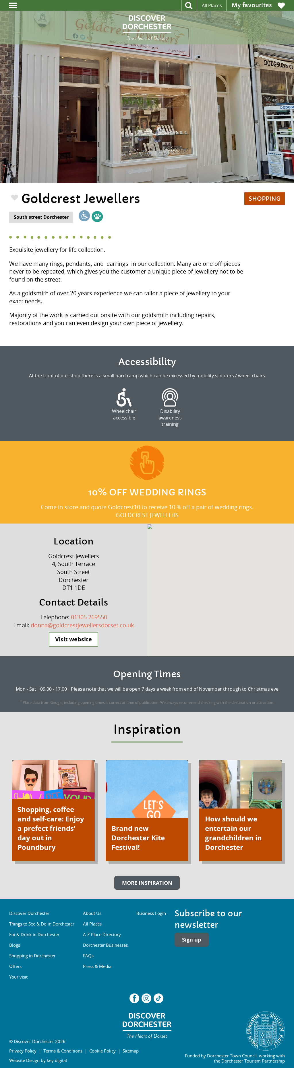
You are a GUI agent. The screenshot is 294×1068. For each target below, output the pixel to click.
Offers (15, 966)
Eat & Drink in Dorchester (34, 934)
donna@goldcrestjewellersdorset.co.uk (82, 625)
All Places (212, 5)
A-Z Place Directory (102, 934)
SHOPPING (265, 198)
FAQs (88, 955)
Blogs (14, 945)
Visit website (73, 639)
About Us (92, 913)
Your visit (18, 977)
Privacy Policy (22, 1051)
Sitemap (131, 1051)
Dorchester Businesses (105, 945)
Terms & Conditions (62, 1051)
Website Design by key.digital (38, 1060)
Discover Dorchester (29, 913)
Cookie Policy (102, 1051)
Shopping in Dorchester (32, 955)
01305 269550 (89, 617)
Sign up (191, 939)
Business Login (151, 913)
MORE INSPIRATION (147, 882)
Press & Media (97, 966)
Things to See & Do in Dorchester (41, 924)
